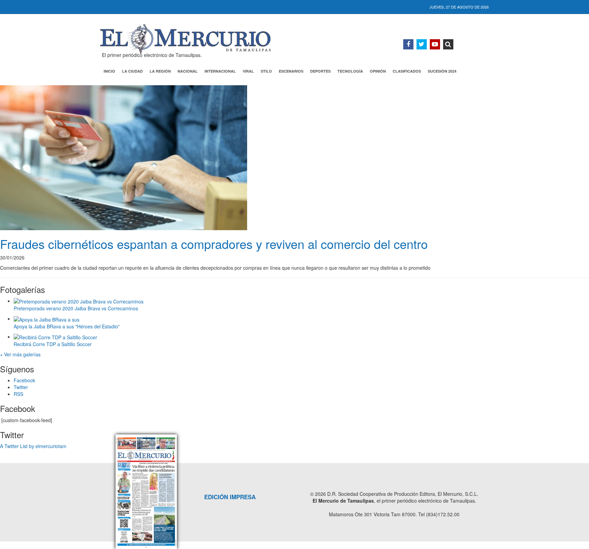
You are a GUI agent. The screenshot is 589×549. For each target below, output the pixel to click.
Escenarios (291, 71)
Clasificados (407, 71)
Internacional (220, 71)
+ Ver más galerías (20, 354)
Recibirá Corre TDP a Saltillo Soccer (53, 344)
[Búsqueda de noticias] (448, 44)
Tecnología (350, 71)
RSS (18, 393)
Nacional (188, 71)
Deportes (320, 71)
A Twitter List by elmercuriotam (33, 446)
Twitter (21, 387)
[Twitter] (422, 44)
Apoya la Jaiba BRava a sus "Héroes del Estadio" (67, 326)
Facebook (24, 380)
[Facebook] (408, 44)
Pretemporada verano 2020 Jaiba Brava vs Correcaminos (76, 308)
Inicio (109, 71)
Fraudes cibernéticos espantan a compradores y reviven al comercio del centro (214, 243)
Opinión (378, 71)
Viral (248, 71)
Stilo (266, 71)
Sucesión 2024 (442, 71)
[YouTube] (435, 44)
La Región (160, 71)
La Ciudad (132, 71)
